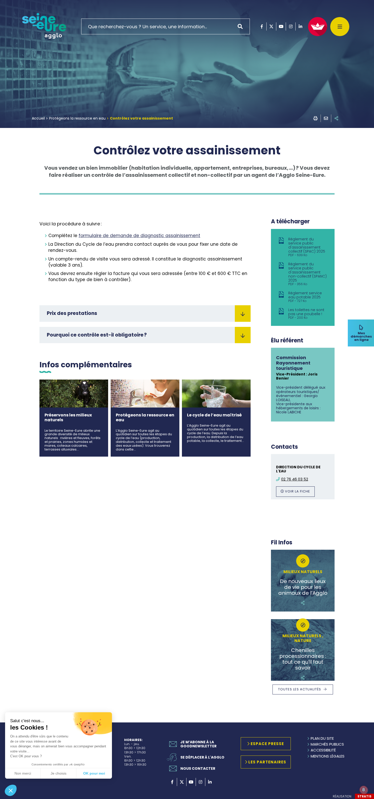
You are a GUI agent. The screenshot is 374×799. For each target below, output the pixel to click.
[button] (11, 790)
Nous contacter (197, 768)
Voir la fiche (297, 491)
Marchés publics (327, 744)
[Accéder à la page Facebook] (261, 26)
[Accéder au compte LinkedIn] (300, 26)
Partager (336, 118)
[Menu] (339, 26)
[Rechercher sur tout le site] (242, 26)
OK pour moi (94, 773)
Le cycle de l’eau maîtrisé (214, 415)
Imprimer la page (315, 118)
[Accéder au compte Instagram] (290, 26)
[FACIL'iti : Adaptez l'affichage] (317, 26)
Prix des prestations (72, 313)
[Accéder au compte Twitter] (271, 26)
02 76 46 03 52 (294, 479)
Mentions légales (327, 756)
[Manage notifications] (363, 790)
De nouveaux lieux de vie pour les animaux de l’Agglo (302, 587)
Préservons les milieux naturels (68, 417)
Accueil (38, 118)
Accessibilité (323, 750)
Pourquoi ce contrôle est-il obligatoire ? (97, 334)
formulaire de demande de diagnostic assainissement (139, 236)
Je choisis (58, 773)
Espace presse (267, 743)
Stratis (364, 796)
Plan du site (322, 738)
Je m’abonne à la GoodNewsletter (198, 744)
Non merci (23, 773)
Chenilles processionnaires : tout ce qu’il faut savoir (302, 659)
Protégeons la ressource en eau (77, 118)
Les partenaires (267, 762)
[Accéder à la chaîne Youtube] (281, 26)
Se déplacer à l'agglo (202, 757)
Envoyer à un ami (326, 118)
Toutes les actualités (299, 689)
